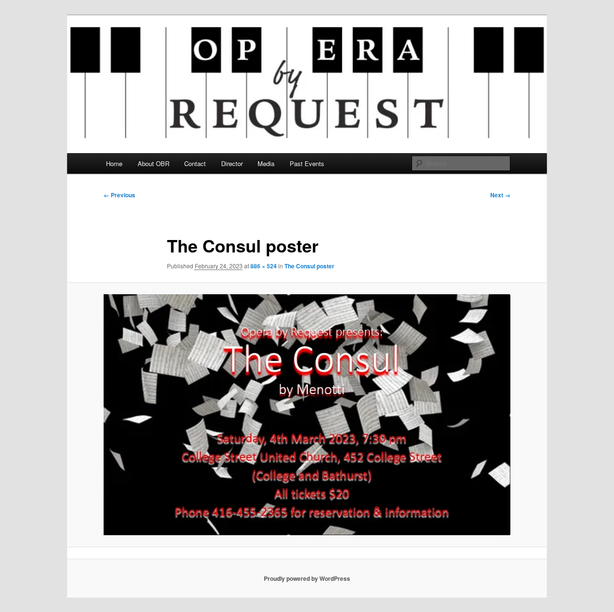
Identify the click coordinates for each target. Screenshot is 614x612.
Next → (500, 195)
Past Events (307, 163)
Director (232, 163)
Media (266, 163)
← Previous (119, 195)
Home (114, 163)
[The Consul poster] (307, 414)
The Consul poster (309, 266)
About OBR (153, 163)
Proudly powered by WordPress (307, 578)
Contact (195, 163)
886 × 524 (263, 266)
